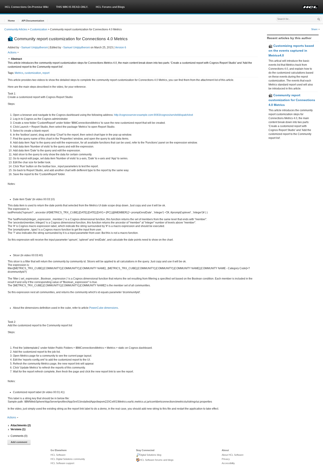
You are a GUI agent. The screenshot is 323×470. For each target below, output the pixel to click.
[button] (11, 20)
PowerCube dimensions (103, 307)
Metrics (19, 72)
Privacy (226, 459)
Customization (38, 29)
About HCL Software (232, 455)
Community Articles (15, 29)
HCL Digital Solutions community (68, 459)
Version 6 (120, 47)
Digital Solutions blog (150, 455)
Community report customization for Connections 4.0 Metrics (292, 99)
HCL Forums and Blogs (110, 7)
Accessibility (228, 463)
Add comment (19, 442)
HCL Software (58, 455)
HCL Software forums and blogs (157, 460)
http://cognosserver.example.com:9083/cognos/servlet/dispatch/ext (153, 114)
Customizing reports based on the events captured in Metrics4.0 (291, 50)
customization (33, 72)
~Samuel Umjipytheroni (34, 47)
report (45, 72)
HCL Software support (62, 463)
